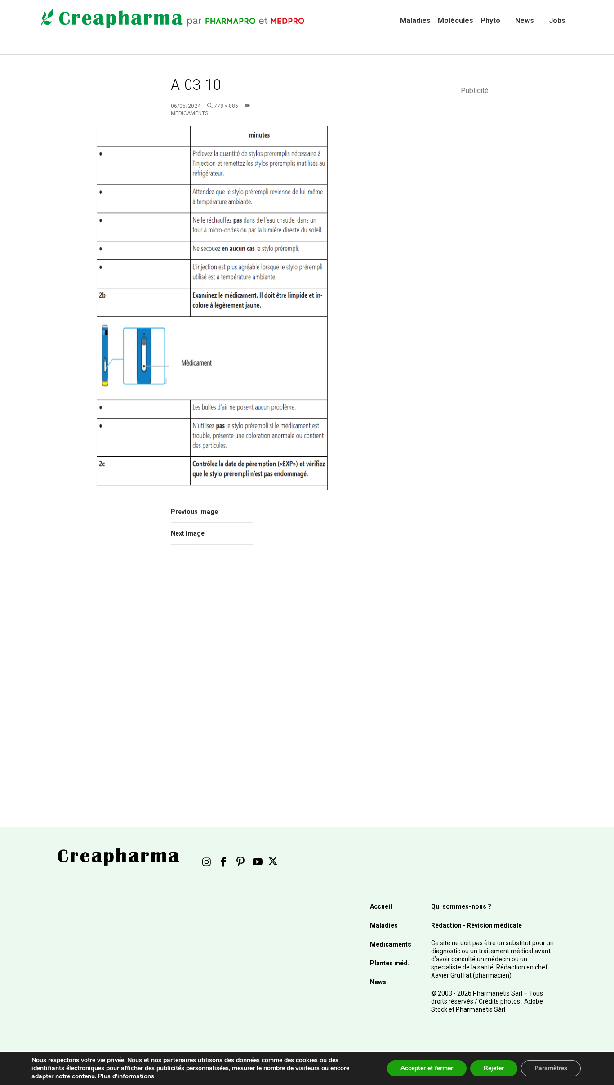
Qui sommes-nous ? (461, 906)
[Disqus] (223, 678)
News (524, 20)
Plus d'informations (126, 1076)
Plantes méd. (389, 963)
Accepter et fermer (426, 1068)
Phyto (490, 20)
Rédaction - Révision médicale (476, 925)
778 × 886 (226, 106)
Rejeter (494, 1068)
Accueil (381, 906)
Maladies (415, 20)
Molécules (455, 20)
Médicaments (390, 944)
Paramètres (550, 1068)
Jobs (557, 20)
